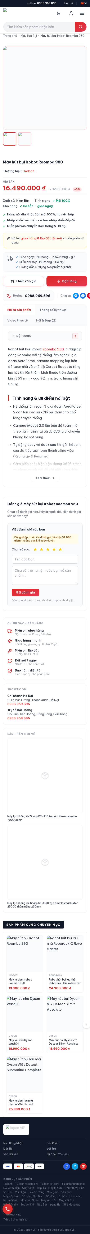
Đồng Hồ (55, 1204)
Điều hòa (65, 1192)
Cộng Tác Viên (59, 1154)
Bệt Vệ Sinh (28, 1204)
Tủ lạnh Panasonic (73, 1183)
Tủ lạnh (8, 1183)
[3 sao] (48, 549)
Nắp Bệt (42, 1204)
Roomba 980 (53, 349)
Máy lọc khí (55, 1187)
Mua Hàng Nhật (13, 1143)
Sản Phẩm (53, 1143)
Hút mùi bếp (10, 1200)
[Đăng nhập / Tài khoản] (71, 13)
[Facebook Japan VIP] (66, 1166)
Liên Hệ (7, 1148)
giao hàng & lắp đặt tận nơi (41, 238)
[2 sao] (41, 549)
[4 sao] (54, 549)
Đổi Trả (51, 1148)
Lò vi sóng (75, 1196)
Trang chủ (10, 36)
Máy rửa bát (49, 1200)
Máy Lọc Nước (30, 1200)
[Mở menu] (82, 13)
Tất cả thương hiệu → (17, 1219)
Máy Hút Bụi (29, 36)
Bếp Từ (41, 1187)
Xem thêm (45, 478)
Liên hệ (68, 3)
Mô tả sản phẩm (19, 310)
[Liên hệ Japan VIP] (8, 1209)
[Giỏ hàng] (58, 13)
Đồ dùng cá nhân (56, 1196)
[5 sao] (60, 549)
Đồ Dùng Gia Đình (32, 1196)
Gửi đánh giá (25, 592)
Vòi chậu (20, 1192)
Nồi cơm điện (11, 1187)
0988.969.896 (46, 3)
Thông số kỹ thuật (53, 310)
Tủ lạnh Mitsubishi (26, 1183)
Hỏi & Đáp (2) (46, 320)
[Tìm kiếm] (80, 27)
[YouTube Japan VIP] (83, 1166)
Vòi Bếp (8, 1192)
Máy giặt (52, 1192)
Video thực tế (17, 320)
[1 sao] (35, 549)
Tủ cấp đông (36, 1192)
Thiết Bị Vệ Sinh (74, 1187)
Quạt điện (28, 1187)
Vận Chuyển (10, 1154)
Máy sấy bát (11, 1196)
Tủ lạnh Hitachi (49, 1183)
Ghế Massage (71, 1204)
